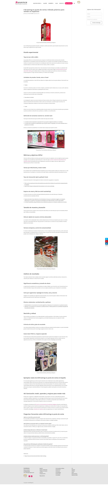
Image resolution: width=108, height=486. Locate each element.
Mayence (26, 13)
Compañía (50, 3)
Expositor (73, 469)
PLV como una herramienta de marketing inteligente (46, 404)
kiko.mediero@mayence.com (29, 472)
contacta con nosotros (38, 409)
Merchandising (74, 473)
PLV (72, 468)
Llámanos (69, 3)
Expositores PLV (36, 13)
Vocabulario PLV (42, 473)
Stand (73, 472)
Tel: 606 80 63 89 (27, 471)
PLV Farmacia (58, 469)
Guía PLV (41, 472)
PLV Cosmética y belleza (60, 468)
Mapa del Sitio (42, 475)
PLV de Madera (58, 472)
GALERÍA (45, 3)
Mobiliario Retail (75, 475)
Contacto (61, 3)
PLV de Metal (58, 475)
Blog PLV (41, 468)
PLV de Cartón (58, 473)
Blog (56, 3)
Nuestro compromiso (43, 469)
